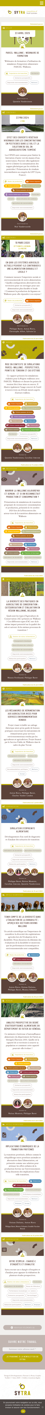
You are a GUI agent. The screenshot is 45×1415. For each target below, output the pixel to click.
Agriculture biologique (33, 557)
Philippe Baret (16, 329)
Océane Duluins (28, 987)
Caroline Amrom (32, 457)
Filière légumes (35, 181)
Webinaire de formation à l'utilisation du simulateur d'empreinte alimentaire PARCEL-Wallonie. (22, 64)
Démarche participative (17, 658)
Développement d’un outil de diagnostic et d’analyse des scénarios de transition (22, 838)
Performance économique (32, 1194)
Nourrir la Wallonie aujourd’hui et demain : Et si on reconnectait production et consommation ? (22, 493)
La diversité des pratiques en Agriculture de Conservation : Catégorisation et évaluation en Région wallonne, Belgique (22, 606)
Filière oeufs (17, 421)
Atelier (9, 28)
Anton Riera (29, 329)
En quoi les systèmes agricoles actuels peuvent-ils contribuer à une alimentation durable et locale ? (22, 267)
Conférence (11, 112)
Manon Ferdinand (16, 677)
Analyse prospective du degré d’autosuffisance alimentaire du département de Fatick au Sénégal (22, 1025)
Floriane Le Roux (29, 1375)
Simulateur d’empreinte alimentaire (22, 830)
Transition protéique (33, 1189)
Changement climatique (22, 641)
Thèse (8, 579)
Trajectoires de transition (18, 73)
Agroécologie (13, 1081)
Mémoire (9, 1001)
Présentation (11, 469)
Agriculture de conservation (22, 203)
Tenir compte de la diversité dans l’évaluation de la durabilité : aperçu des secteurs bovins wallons (22, 921)
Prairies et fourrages (32, 429)
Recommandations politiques (17, 769)
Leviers (33, 1291)
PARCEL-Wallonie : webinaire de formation (22, 54)
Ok (23, 1411)
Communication (12, 806)
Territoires (35, 73)
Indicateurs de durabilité (13, 557)
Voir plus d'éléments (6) (24, 1328)
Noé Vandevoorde (22, 226)
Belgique (18, 1203)
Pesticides (36, 194)
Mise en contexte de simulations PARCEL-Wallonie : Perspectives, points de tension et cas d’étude (22, 367)
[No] (42, 1407)
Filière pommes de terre (24, 190)
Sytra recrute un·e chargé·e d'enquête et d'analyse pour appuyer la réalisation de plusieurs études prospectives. (22, 1272)
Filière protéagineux (33, 186)
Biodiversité (32, 756)
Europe (22, 774)
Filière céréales (14, 186)
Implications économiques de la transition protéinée (22, 1148)
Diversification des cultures (27, 199)
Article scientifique (15, 895)
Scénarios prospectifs (23, 78)
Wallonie (34, 82)
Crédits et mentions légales (31, 1378)
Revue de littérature (33, 1286)
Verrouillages (32, 1295)
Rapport (9, 342)
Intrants (11, 199)
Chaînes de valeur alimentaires (24, 636)
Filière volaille (13, 429)
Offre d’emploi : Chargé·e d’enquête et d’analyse (22, 1263)
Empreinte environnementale (17, 82)
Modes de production (15, 181)
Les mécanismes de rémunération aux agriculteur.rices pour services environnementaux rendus (22, 715)
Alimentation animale (11, 1194)
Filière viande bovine (17, 425)
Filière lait (31, 421)
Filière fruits (32, 403)
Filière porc (34, 425)
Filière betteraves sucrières (19, 194)
